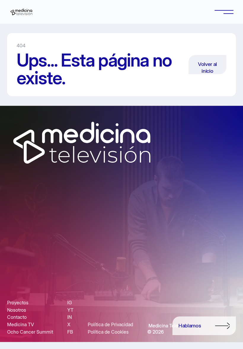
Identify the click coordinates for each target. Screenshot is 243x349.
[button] (224, 12)
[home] (21, 12)
